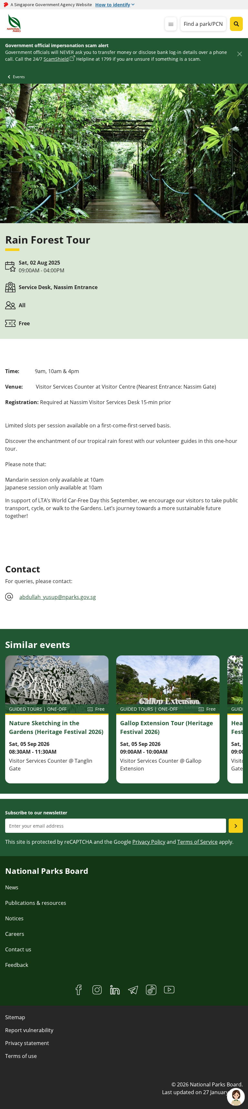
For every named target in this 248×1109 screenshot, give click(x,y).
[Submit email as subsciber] (236, 826)
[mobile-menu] (171, 24)
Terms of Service (197, 841)
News (11, 887)
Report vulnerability (29, 1030)
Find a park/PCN (203, 23)
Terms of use (21, 1056)
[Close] (239, 53)
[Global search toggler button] (236, 24)
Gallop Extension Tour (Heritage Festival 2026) (166, 727)
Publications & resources (35, 902)
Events (19, 76)
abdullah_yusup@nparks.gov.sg (57, 597)
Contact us (18, 949)
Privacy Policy (148, 841)
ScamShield (56, 59)
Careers (14, 933)
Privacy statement (27, 1043)
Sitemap (15, 1017)
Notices (14, 918)
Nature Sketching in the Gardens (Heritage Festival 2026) (56, 727)
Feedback (16, 964)
